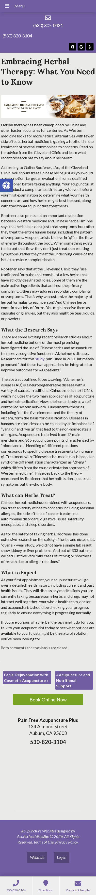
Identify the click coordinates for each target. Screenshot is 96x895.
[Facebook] (72, 46)
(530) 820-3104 (17, 35)
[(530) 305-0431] (48, 18)
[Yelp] (90, 46)
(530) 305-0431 (48, 25)
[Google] (81, 46)
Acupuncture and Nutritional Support (73, 680)
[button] (6, 185)
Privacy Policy (66, 842)
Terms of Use (43, 842)
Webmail (37, 857)
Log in (61, 857)
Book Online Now (48, 699)
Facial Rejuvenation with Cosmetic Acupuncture (26, 677)
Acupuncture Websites (38, 831)
